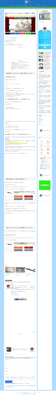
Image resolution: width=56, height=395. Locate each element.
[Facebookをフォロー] (13, 295)
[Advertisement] (20, 53)
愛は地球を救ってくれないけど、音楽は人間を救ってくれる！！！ (20, 62)
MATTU (12, 284)
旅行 (30, 392)
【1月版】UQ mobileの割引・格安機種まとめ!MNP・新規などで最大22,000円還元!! (45, 96)
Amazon (18, 196)
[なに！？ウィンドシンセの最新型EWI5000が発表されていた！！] (30, 270)
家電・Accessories (26, 392)
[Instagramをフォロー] (15, 295)
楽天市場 (28, 196)
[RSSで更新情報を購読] (18, 295)
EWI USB (13, 208)
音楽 (6, 280)
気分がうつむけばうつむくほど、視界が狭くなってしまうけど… (20, 68)
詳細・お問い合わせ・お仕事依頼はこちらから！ (18, 291)
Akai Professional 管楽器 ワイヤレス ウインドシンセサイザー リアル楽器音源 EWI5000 (24, 243)
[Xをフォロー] (12, 295)
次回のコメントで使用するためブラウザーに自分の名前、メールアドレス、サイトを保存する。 (21, 377)
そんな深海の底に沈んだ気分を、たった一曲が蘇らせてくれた (20, 64)
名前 (6, 368)
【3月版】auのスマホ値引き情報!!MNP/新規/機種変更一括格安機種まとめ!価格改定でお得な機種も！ (45, 86)
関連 (12, 69)
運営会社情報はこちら (14, 293)
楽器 (8, 280)
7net (28, 198)
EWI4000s (16, 210)
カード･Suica (34, 392)
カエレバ (34, 193)
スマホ (16, 392)
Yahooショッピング (18, 198)
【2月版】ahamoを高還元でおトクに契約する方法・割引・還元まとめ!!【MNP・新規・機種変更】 (45, 82)
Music (11, 280)
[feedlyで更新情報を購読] (17, 295)
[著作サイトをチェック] (11, 295)
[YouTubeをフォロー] (16, 295)
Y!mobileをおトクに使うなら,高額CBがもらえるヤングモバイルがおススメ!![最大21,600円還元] (45, 107)
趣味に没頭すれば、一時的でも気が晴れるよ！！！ (18, 67)
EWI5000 (19, 210)
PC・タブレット (21, 392)
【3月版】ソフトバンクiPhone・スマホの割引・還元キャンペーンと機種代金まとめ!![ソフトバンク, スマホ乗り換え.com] (45, 92)
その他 (39, 392)
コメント (7, 359)
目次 (19, 60)
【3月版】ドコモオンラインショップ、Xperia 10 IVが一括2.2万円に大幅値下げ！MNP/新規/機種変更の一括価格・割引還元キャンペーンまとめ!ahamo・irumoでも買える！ (45, 76)
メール (6, 371)
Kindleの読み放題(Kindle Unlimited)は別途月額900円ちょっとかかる (15, 146)
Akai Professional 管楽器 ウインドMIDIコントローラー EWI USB (24, 192)
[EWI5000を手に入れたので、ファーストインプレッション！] (20, 270)
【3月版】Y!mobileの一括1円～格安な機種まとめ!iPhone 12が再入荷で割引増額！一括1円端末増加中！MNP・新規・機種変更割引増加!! (45, 102)
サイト (6, 374)
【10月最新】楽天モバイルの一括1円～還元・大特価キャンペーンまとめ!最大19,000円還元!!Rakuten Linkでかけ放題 (45, 111)
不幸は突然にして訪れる (15, 63)
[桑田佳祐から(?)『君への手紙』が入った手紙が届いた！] (10, 270)
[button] (33, 33)
